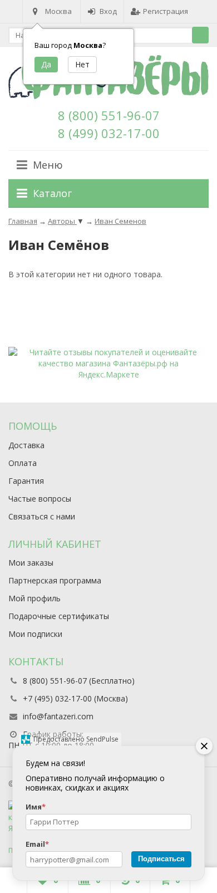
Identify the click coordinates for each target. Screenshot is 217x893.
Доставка (26, 445)
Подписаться (161, 859)
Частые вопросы (39, 498)
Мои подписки (35, 634)
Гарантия (26, 480)
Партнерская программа (54, 580)
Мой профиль (34, 598)
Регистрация (165, 11)
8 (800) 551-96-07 (109, 115)
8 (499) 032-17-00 (109, 133)
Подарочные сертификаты (58, 616)
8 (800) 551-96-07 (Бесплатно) (79, 680)
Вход (108, 11)
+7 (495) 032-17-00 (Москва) (75, 698)
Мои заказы (30, 562)
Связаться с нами (41, 516)
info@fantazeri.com (58, 716)
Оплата (22, 463)
